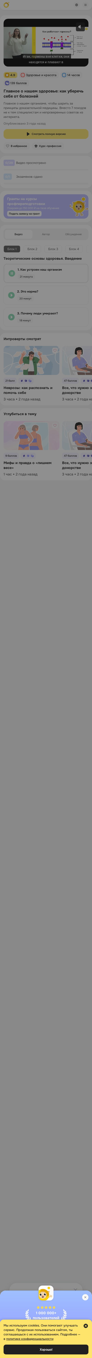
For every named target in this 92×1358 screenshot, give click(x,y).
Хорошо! (46, 1350)
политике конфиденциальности (29, 1339)
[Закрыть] (85, 1297)
